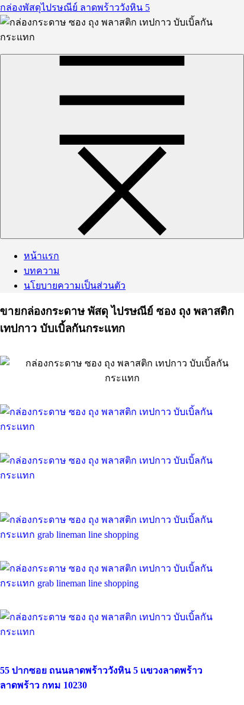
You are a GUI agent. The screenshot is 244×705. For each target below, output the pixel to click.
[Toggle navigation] (122, 146)
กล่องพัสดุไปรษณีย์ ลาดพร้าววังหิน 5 (75, 7)
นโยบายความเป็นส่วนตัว (75, 285)
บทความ (42, 271)
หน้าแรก (41, 256)
